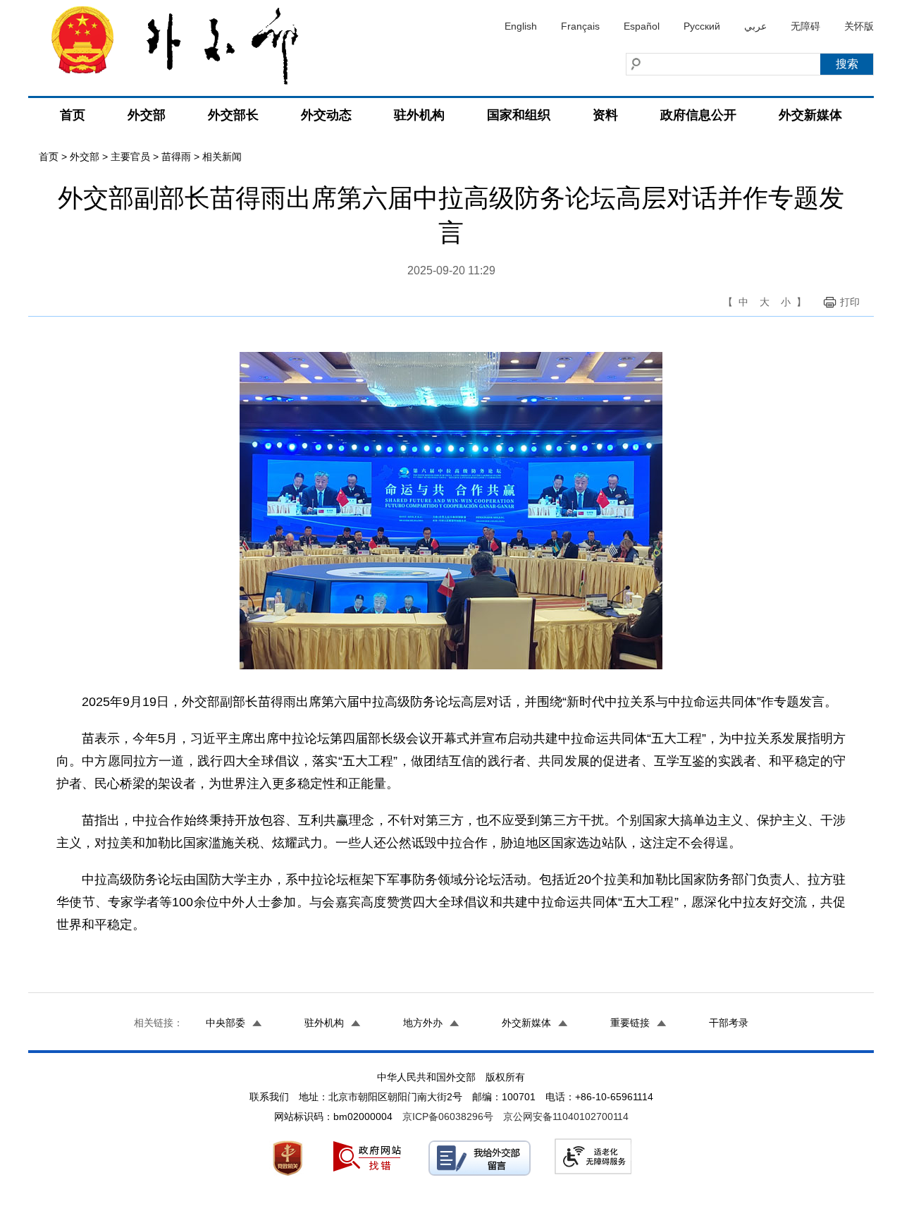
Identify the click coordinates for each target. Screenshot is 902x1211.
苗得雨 (176, 156)
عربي (755, 26)
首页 (72, 115)
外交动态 (326, 115)
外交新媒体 (810, 115)
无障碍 (805, 26)
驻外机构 (419, 115)
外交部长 (233, 115)
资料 (605, 115)
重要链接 (630, 1022)
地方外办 (423, 1022)
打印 (850, 302)
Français (580, 26)
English (521, 26)
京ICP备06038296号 (447, 1116)
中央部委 (225, 1022)
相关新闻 (222, 156)
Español (642, 26)
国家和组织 (518, 115)
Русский (702, 26)
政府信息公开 (698, 115)
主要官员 (130, 156)
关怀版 (859, 26)
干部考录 (728, 1022)
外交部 (147, 115)
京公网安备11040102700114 (566, 1116)
